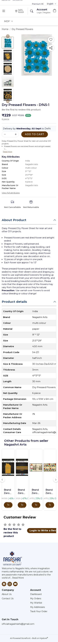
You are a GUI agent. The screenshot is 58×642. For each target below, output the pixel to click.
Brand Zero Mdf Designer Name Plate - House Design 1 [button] (8, 491)
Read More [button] (7, 151)
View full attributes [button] (11, 193)
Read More (18, 577)
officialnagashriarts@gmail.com (18, 624)
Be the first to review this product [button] (21, 109)
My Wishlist (36, 602)
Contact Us (7, 598)
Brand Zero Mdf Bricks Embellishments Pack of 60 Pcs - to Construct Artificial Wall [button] (22, 491)
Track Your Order (38, 611)
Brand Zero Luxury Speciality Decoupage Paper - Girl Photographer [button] (36, 491)
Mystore (44, 638)
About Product (14, 220)
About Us (6, 594)
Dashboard (35, 594)
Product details (14, 301)
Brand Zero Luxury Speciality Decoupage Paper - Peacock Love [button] (50, 491)
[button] (51, 3)
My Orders (35, 598)
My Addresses (37, 607)
